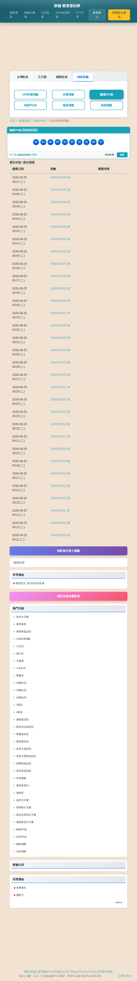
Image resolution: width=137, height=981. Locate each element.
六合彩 (20, 646)
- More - (119, 902)
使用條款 (43, 971)
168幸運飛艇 (30, 94)
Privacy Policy (87, 971)
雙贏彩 (20, 675)
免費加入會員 (119, 14)
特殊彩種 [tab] (83, 76)
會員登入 (97, 14)
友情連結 (57, 971)
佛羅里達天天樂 (25, 822)
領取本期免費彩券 (68, 596)
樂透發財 (14, 14)
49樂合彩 (21, 697)
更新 (122, 155)
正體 (121, 975)
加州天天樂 (22, 616)
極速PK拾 (106, 94)
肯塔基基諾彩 (23, 770)
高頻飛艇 (106, 105)
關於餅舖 (30, 971)
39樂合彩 (21, 690)
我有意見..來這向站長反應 (30, 583)
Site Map (70, 971)
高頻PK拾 (30, 105)
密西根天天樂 (23, 807)
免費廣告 (21, 887)
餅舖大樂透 (29, 14)
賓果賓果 (21, 624)
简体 (129, 975)
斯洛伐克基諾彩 (25, 726)
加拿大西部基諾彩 (26, 756)
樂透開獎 (24, 120)
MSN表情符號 (63, 14)
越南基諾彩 (22, 719)
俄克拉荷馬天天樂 (26, 814)
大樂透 (20, 660)
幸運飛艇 (68, 94)
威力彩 (20, 653)
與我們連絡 (105, 971)
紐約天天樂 (22, 800)
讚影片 (20, 895)
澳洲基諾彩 (22, 741)
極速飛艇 (68, 105)
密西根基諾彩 (23, 763)
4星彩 (19, 712)
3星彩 (19, 704)
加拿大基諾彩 (23, 748)
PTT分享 (80, 14)
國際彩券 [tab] (62, 76)
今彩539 (21, 668)
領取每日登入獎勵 (68, 550)
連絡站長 (19, 562)
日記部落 (45, 14)
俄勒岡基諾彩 (23, 631)
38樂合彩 (21, 682)
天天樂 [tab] (42, 76)
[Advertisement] (68, 43)
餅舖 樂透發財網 (67, 6)
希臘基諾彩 (22, 734)
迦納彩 (20, 792)
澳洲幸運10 (22, 785)
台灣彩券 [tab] (22, 76)
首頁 (12, 120)
